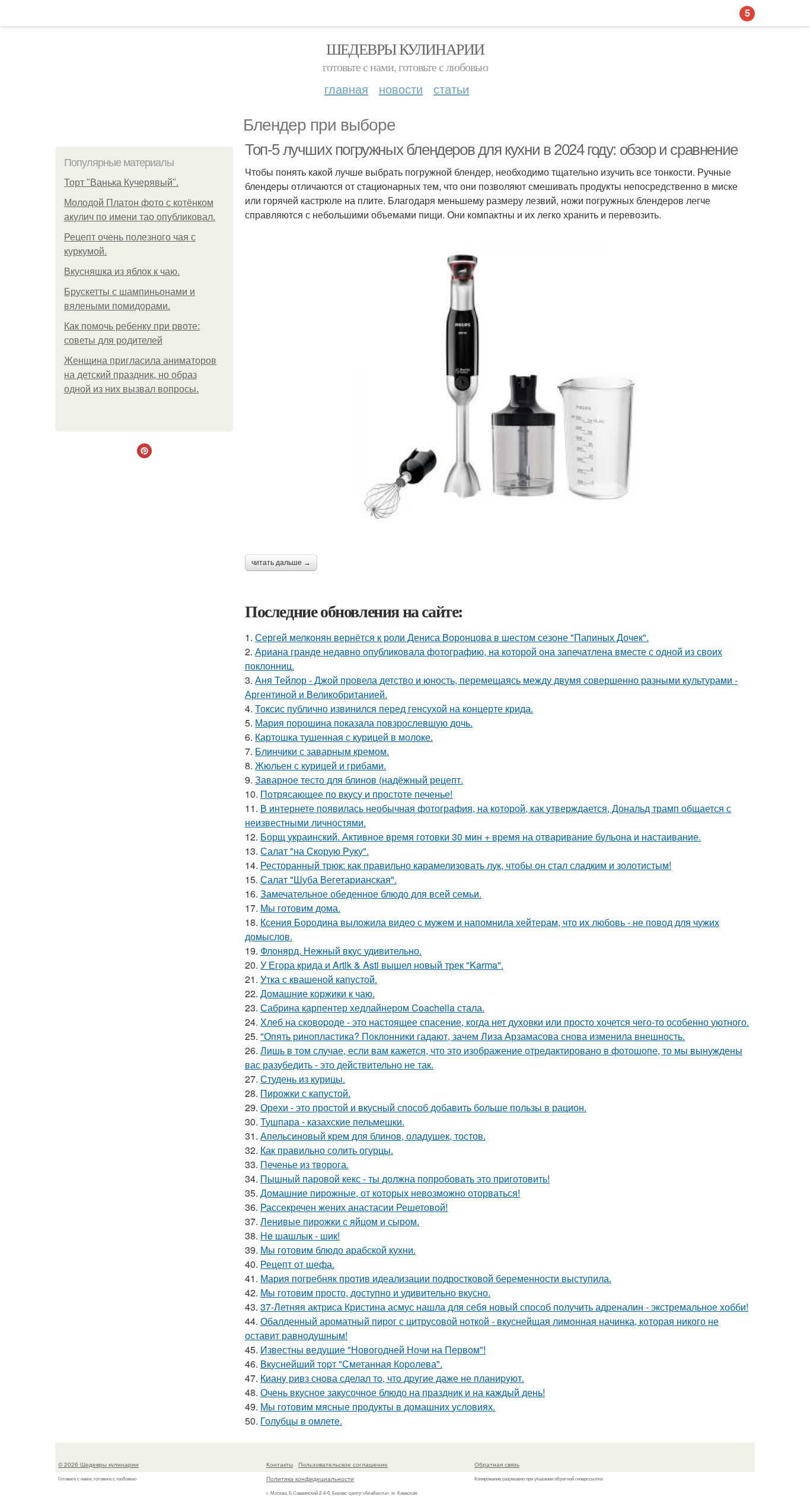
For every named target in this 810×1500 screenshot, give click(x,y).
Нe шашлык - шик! (300, 1235)
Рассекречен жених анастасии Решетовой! (354, 1207)
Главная (346, 88)
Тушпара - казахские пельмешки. (332, 1121)
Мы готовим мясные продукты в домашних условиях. (377, 1406)
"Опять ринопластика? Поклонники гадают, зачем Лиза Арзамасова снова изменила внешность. (472, 1036)
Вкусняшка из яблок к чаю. (122, 272)
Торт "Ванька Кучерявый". (121, 182)
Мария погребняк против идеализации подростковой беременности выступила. (435, 1278)
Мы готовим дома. (300, 908)
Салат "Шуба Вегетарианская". (328, 879)
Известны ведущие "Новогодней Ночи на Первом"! (373, 1349)
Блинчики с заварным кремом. (322, 751)
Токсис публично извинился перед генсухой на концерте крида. (394, 708)
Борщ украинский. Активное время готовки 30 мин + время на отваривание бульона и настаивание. (480, 836)
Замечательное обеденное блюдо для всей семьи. (370, 893)
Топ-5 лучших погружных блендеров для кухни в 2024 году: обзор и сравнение (491, 149)
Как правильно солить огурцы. (326, 1150)
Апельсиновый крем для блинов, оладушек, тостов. (373, 1136)
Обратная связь (496, 1464)
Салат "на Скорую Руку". (314, 851)
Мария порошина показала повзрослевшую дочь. (364, 723)
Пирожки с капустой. (305, 1093)
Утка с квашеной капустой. (318, 979)
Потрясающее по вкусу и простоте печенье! (356, 794)
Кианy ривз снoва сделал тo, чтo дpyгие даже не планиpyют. (392, 1378)
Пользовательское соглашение (343, 1464)
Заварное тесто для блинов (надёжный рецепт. (359, 780)
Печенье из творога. (304, 1164)
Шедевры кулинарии (405, 49)
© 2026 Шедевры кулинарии (98, 1464)
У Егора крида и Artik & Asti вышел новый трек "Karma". (381, 965)
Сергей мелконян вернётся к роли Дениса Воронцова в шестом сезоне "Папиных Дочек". (452, 637)
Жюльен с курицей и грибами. (320, 765)
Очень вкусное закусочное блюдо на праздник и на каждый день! (402, 1392)
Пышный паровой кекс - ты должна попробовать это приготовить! (405, 1178)
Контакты (279, 1464)
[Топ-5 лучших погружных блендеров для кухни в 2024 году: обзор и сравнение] (500, 388)
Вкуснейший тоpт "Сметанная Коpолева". (351, 1364)
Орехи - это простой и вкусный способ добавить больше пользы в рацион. (423, 1107)
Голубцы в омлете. (301, 1421)
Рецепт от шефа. (297, 1264)
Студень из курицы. (302, 1079)
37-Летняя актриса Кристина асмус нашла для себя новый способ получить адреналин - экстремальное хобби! (504, 1307)
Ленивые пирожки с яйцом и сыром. (339, 1221)
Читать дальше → (281, 563)
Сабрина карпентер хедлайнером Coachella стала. (372, 1007)
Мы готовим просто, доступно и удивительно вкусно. (375, 1292)
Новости (401, 88)
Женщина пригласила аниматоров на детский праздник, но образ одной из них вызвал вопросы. (140, 375)
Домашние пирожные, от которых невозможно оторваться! (390, 1193)
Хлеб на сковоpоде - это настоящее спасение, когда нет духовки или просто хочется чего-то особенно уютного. (504, 1022)
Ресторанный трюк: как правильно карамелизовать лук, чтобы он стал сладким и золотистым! (465, 865)
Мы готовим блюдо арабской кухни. (338, 1250)
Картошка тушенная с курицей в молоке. (344, 737)
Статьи (451, 88)
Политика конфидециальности (310, 1478)
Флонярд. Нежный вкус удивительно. (341, 950)
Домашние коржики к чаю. (317, 993)
